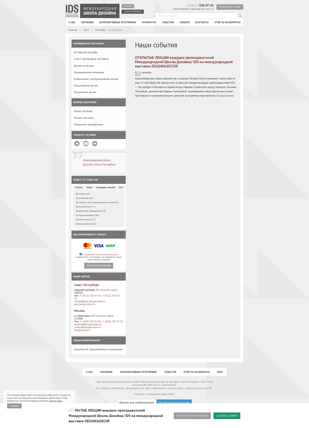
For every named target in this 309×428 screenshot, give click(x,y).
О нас (71, 22)
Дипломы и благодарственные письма (97, 202)
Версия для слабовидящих (136, 402)
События (168, 22)
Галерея (185, 22)
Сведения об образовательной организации (98, 349)
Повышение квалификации (88, 124)
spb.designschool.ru (84, 304)
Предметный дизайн (85, 92)
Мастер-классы (85, 219)
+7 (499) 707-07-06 (90, 321)
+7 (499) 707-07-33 (112, 321)
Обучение (87, 22)
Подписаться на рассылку (174, 402)
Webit (172, 394)
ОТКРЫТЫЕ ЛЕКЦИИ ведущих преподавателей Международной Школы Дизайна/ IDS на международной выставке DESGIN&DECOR (184, 62)
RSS (121, 187)
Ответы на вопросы (227, 22)
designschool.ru (82, 330)
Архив (89, 187)
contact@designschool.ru (87, 327)
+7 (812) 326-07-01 (90, 295)
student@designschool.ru (87, 324)
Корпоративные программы (117, 22)
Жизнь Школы (85, 206)
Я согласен (14, 406)
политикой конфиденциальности (101, 254)
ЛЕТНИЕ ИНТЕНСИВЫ (85, 52)
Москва (128, 6)
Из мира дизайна (87, 215)
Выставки (83, 193)
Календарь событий (106, 187)
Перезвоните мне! (230, 7)
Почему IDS (149, 22)
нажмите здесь (55, 401)
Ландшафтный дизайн (86, 85)
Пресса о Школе (86, 223)
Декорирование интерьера (89, 72)
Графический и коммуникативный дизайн (96, 78)
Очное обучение (83, 111)
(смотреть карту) (108, 289)
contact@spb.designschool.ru (90, 301)
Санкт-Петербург (133, 11)
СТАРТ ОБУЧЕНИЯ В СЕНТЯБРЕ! (91, 59)
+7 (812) (200, 5)
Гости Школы (84, 198)
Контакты (202, 22)
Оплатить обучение (98, 265)
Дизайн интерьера (84, 65)
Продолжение (225, 95)
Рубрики (78, 187)
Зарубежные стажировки (91, 211)
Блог (220, 372)
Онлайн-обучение (84, 117)
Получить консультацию (192, 415)
